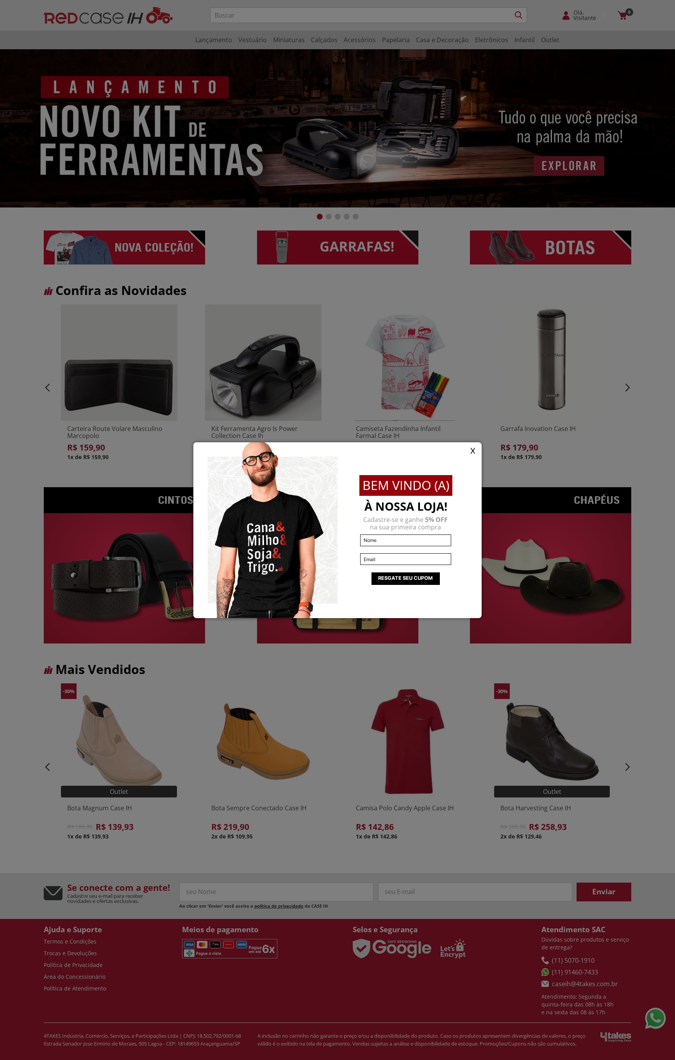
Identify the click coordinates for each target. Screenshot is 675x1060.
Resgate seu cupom (405, 578)
